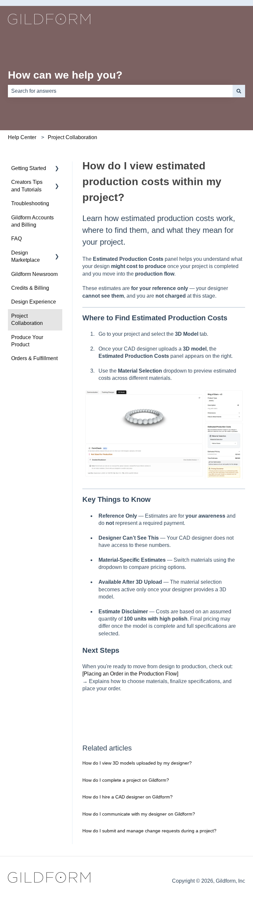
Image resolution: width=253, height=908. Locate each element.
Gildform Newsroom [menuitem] (34, 274)
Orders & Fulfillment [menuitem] (34, 358)
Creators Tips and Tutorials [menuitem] (26, 185)
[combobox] (120, 91)
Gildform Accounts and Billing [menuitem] (32, 221)
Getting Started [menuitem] (28, 168)
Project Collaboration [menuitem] (27, 319)
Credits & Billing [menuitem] (30, 288)
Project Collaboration (72, 137)
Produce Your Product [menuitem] (27, 340)
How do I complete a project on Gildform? (125, 780)
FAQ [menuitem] (16, 238)
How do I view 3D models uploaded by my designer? (137, 763)
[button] (57, 169)
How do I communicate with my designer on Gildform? (138, 814)
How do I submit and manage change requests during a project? (149, 830)
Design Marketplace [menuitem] (25, 256)
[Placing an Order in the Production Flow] (130, 673)
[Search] (239, 91)
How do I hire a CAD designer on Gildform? (127, 796)
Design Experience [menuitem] (33, 302)
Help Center (22, 137)
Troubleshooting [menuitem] (30, 203)
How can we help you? (65, 75)
